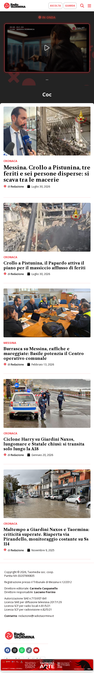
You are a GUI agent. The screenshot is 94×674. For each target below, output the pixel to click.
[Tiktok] (29, 650)
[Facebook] (7, 650)
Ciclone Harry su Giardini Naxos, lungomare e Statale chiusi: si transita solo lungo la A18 (43, 444)
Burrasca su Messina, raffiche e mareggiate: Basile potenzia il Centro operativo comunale (43, 353)
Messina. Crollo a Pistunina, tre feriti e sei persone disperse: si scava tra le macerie (46, 173)
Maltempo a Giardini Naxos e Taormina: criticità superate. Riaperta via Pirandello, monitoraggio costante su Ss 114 (46, 536)
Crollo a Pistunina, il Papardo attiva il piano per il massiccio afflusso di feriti (44, 265)
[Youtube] (36, 650)
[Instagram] (15, 650)
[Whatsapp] (22, 650)
